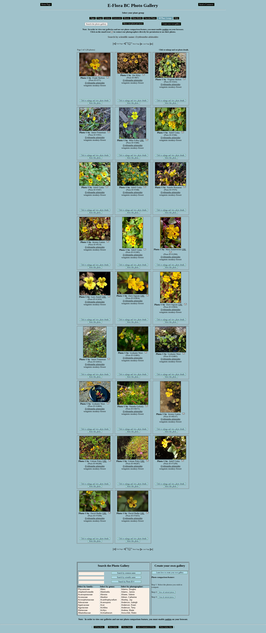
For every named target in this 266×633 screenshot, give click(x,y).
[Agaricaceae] (89, 605)
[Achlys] (110, 610)
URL (142, 140)
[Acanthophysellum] (110, 600)
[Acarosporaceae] (89, 594)
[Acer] (110, 605)
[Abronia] (110, 594)
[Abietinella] (110, 592)
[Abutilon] (110, 597)
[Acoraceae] (89, 597)
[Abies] (110, 589)
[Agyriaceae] (89, 607)
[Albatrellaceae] (89, 613)
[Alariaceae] (89, 610)
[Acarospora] (110, 602)
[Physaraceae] (89, 589)
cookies (165, 29)
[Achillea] (110, 607)
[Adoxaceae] (89, 602)
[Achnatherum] (110, 613)
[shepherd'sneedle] (89, 592)
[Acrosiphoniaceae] (89, 600)
